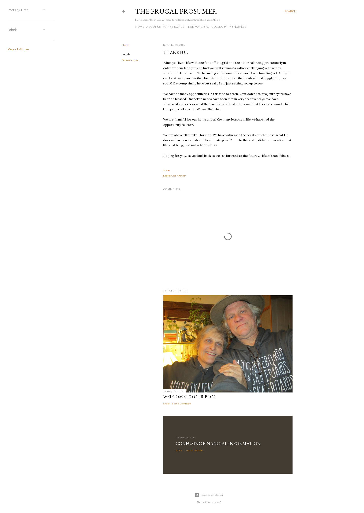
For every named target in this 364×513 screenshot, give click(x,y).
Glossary (219, 26)
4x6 (219, 502)
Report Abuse (18, 49)
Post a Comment (181, 403)
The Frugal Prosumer (176, 11)
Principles (237, 26)
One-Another (130, 60)
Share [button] (125, 45)
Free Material (197, 26)
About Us (153, 26)
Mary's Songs (173, 26)
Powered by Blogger (212, 494)
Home (139, 26)
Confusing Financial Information (218, 443)
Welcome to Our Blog (190, 397)
